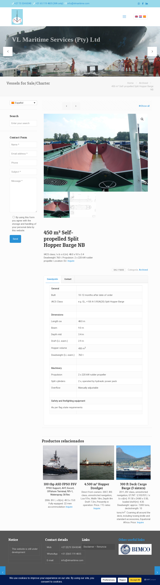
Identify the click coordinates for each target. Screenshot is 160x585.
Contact (67, 279)
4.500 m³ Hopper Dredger (96, 486)
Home (130, 83)
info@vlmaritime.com (78, 3)
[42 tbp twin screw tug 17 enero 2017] (157, 572)
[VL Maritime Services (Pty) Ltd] (17, 16)
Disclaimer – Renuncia (95, 546)
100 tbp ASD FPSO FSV (60, 484)
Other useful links (132, 540)
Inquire (71, 260)
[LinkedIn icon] (146, 3)
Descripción (52, 279)
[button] (142, 119)
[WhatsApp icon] (139, 3)
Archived (143, 83)
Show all (145, 106)
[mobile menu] (124, 16)
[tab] (52, 279)
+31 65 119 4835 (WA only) (49, 3)
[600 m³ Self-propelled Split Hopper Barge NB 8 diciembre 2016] (2, 572)
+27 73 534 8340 (22, 3)
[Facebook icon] (143, 3)
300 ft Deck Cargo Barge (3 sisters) (133, 486)
